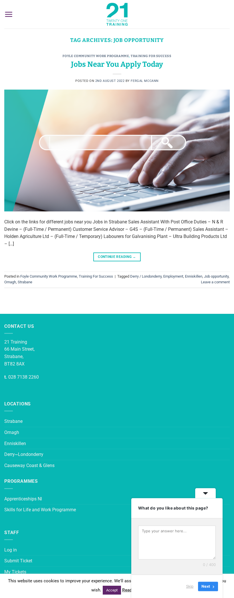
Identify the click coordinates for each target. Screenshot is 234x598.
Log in (10, 550)
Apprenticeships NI (23, 499)
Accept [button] (112, 590)
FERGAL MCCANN (144, 81)
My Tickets (15, 572)
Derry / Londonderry (146, 276)
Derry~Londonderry (23, 454)
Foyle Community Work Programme (95, 56)
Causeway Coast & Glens (29, 465)
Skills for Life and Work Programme (40, 509)
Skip (189, 586)
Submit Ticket (18, 560)
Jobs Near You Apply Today (117, 64)
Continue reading (117, 257)
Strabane (25, 282)
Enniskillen (193, 276)
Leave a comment (215, 282)
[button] (8, 14)
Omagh (10, 282)
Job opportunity (216, 276)
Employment (173, 276)
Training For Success (151, 56)
